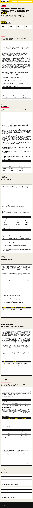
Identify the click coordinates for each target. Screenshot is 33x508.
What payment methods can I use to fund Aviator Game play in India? (12, 494)
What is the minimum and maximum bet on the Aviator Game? (11, 481)
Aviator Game (5, 1)
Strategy (21, 1)
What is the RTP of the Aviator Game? (7, 474)
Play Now (3, 22)
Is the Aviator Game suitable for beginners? (8, 497)
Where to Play (30, 1)
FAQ (9, 22)
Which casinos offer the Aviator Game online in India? (10, 484)
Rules (13, 1)
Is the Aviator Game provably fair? (7, 487)
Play (16, 1)
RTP (18, 1)
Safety (25, 1)
